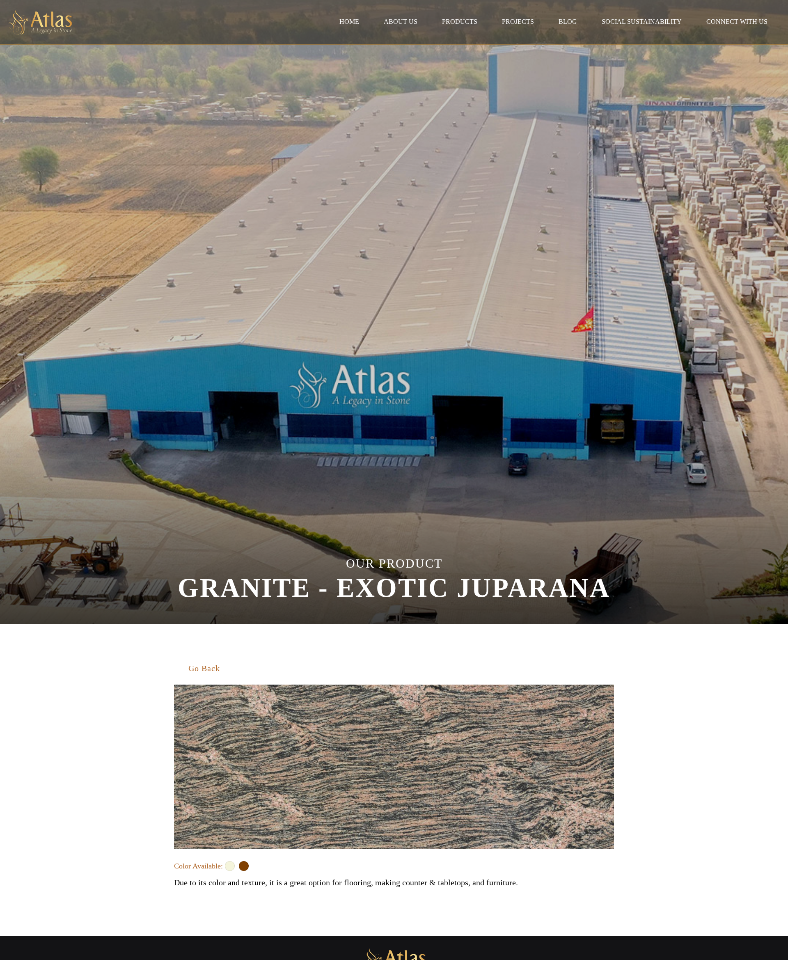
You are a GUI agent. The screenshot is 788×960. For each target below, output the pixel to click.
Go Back (204, 668)
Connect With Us (736, 21)
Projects (518, 21)
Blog (568, 21)
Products (459, 21)
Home (349, 21)
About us (400, 21)
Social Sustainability (642, 21)
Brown (244, 866)
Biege (230, 866)
